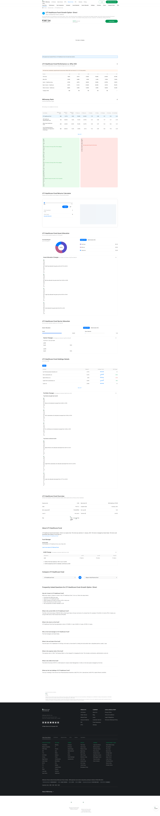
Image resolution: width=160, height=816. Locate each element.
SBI (43, 750)
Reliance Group (83, 748)
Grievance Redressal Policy (111, 719)
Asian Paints (44, 773)
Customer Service (97, 719)
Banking (56, 744)
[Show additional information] (117, 63)
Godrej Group (83, 761)
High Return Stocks (97, 754)
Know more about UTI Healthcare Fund (50, 535)
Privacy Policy (108, 712)
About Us (95, 712)
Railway (56, 765)
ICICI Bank (44, 754)
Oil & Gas (57, 771)
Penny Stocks (96, 750)
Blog (94, 714)
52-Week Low (109, 754)
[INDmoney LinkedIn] (45, 722)
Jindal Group (83, 765)
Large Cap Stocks (97, 744)
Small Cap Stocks (96, 748)
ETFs (65, 1)
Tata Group (82, 744)
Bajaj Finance (45, 759)
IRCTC (43, 763)
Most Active (108, 750)
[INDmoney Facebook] (43, 722)
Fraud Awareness (97, 722)
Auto (56, 750)
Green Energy (70, 748)
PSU (56, 763)
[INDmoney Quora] (58, 722)
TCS (43, 752)
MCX (59, 785)
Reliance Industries (46, 746)
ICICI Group (82, 763)
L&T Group (82, 759)
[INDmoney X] (48, 722)
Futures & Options (85, 719)
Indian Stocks (60, 1)
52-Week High (109, 752)
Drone (69, 754)
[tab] (46, 738)
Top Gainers (108, 746)
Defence (56, 754)
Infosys (43, 756)
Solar (69, 752)
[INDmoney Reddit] (55, 722)
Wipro (43, 769)
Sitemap (95, 724)
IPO (75, 1)
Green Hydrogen (71, 756)
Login (102, 1)
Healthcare (57, 773)
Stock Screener (96, 761)
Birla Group (82, 752)
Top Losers (108, 748)
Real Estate (57, 761)
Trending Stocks (109, 761)
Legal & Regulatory (109, 717)
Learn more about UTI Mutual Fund (50, 547)
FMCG (56, 752)
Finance (56, 769)
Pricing (85, 1)
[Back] (43, 8)
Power (56, 756)
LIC (43, 767)
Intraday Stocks (109, 765)
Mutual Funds (70, 1)
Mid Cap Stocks (96, 746)
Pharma (56, 748)
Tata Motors (44, 744)
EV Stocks (70, 746)
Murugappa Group (84, 767)
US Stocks (54, 1)
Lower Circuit (108, 759)
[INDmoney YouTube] (51, 722)
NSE (53, 785)
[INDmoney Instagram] (53, 722)
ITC (43, 765)
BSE (56, 785)
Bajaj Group (82, 750)
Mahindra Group (83, 756)
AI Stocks (70, 744)
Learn (94, 717)
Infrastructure (58, 759)
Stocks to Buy (109, 763)
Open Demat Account (111, 1)
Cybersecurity (71, 759)
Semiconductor (71, 750)
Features (80, 1)
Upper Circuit (108, 756)
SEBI (50, 785)
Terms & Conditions (109, 714)
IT (55, 746)
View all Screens (96, 759)
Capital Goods (58, 767)
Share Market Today (110, 744)
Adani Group (83, 746)
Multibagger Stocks (97, 756)
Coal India (44, 771)
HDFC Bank (44, 748)
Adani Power (44, 761)
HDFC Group (83, 754)
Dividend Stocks (96, 752)
